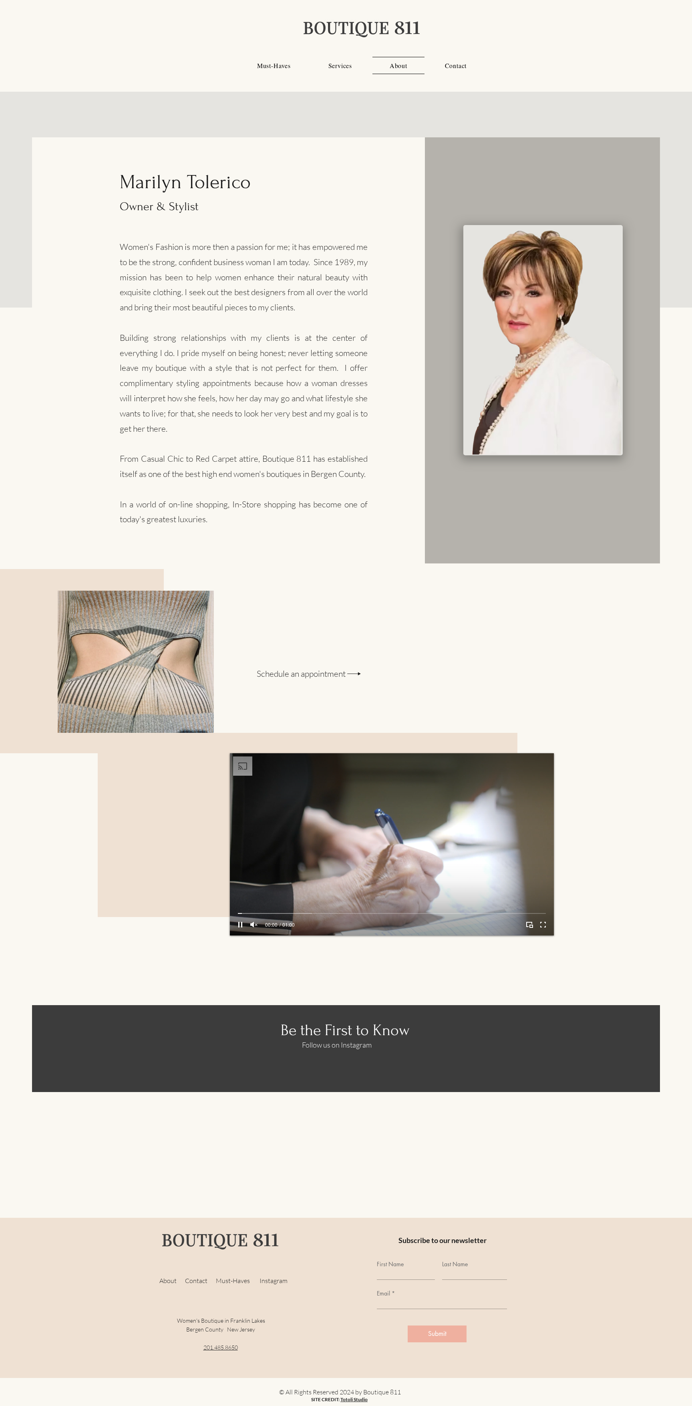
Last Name (455, 1264)
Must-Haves (238, 1281)
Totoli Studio (354, 1399)
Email (383, 1293)
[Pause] (240, 924)
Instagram (274, 1281)
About (169, 1281)
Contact (200, 1281)
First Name (390, 1264)
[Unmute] (254, 924)
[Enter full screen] (543, 924)
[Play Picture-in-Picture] (529, 924)
